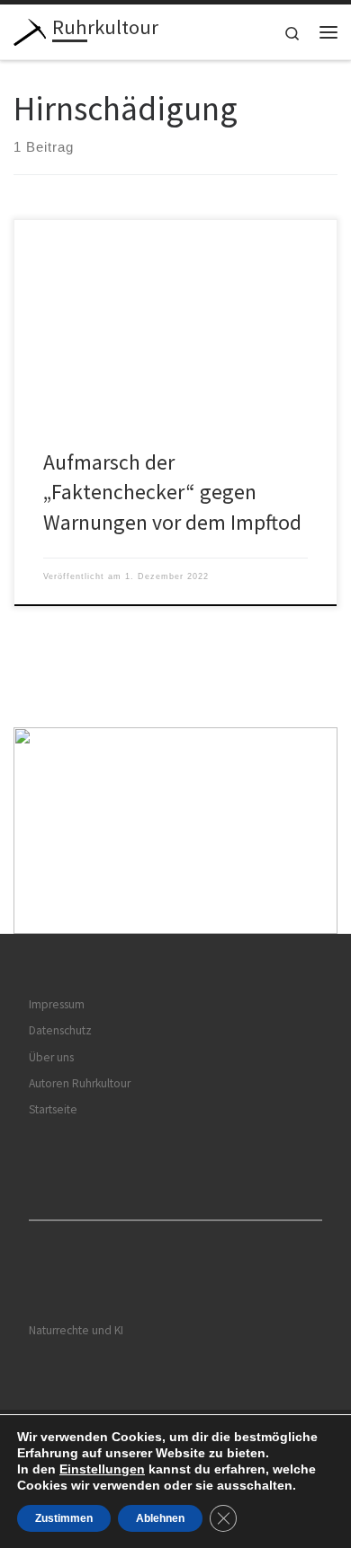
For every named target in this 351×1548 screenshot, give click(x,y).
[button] (176, 831)
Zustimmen (64, 1518)
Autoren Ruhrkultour (79, 1083)
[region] (176, 831)
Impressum (57, 1004)
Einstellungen (102, 1469)
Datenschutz (60, 1030)
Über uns (51, 1057)
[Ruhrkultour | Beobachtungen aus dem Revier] (30, 29)
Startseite (53, 1109)
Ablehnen (160, 1518)
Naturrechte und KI (76, 1330)
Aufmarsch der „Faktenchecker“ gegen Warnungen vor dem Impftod (172, 492)
